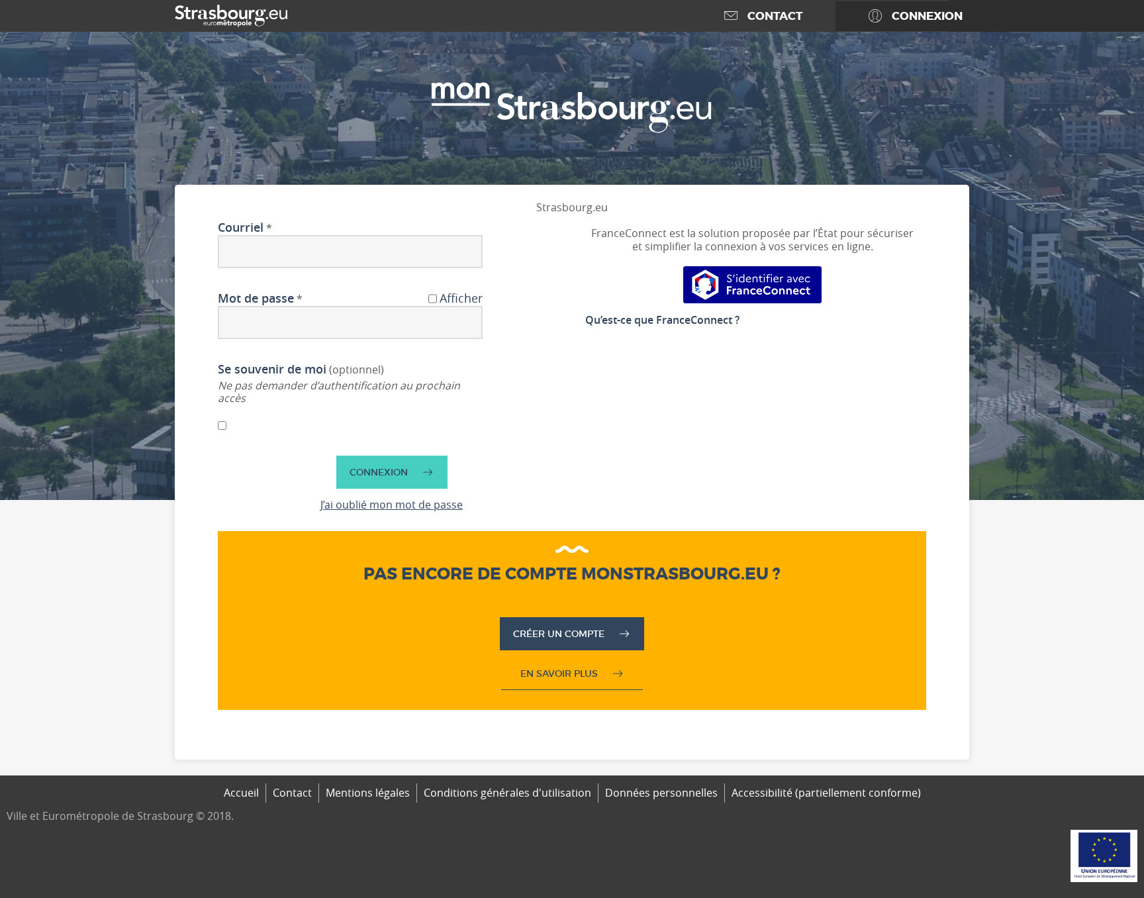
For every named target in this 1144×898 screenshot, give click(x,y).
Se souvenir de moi (272, 369)
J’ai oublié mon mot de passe (391, 504)
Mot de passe (256, 298)
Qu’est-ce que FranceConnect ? (662, 320)
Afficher (461, 298)
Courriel (240, 228)
